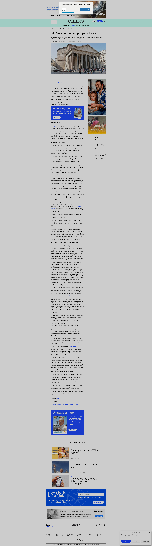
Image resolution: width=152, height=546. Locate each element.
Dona (94, 21)
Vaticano (83, 25)
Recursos (79, 530)
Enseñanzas (79, 535)
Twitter (98, 535)
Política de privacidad (134, 543)
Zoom (88, 25)
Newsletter (99, 533)
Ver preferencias (146, 541)
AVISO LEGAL (55, 544)
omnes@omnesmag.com (50, 527)
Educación (58, 534)
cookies (80, 498)
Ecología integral (60, 533)
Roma (57, 398)
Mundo (78, 25)
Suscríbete (99, 21)
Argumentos (79, 533)
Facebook (99, 534)
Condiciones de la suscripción (93, 544)
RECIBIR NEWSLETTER (98, 502)
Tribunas (68, 535)
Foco (57, 530)
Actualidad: (66, 25)
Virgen (69, 295)
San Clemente (79, 125)
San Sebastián (54, 126)
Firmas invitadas (69, 534)
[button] (149, 532)
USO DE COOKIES (70, 544)
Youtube (98, 536)
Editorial (68, 533)
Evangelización (59, 535)
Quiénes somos (90, 533)
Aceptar (126, 541)
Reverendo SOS (80, 540)
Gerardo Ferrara (54, 41)
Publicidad (89, 534)
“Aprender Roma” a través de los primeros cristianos (66, 83)
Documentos (79, 534)
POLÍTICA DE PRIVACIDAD (62, 544)
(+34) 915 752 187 (49, 526)
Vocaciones (59, 538)
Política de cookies (127, 543)
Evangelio (79, 536)
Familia (57, 536)
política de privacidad (96, 497)
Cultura (73, 25)
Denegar (135, 541)
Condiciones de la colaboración (142, 543)
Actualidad (53, 28)
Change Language (85, 9)
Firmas (67, 530)
